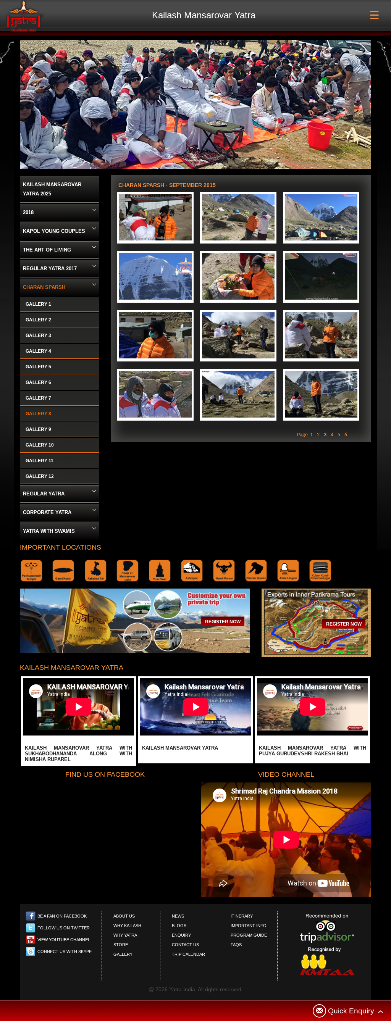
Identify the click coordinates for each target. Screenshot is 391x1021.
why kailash (127, 925)
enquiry (181, 935)
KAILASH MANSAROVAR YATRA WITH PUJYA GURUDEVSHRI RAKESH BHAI (312, 750)
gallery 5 (38, 366)
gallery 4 (38, 351)
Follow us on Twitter (63, 928)
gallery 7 (38, 398)
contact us (185, 944)
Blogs (179, 925)
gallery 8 (38, 413)
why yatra (125, 935)
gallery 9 (38, 429)
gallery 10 (40, 445)
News (178, 916)
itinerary (242, 916)
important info (249, 925)
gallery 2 (38, 320)
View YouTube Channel (63, 939)
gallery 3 (38, 335)
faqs (236, 944)
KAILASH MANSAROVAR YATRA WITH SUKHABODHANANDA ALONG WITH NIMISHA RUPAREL (78, 753)
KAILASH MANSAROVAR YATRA (180, 748)
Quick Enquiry (351, 1011)
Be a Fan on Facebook (62, 916)
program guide (249, 935)
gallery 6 (38, 382)
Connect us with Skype (64, 951)
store (120, 944)
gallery (122, 954)
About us (124, 916)
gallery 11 (39, 460)
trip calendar (188, 954)
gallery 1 (38, 304)
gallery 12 (40, 476)
